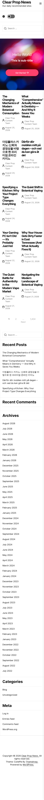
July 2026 (7, 428)
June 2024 (7, 550)
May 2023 (7, 618)
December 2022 (10, 644)
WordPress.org (9, 729)
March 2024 (8, 565)
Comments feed (10, 724)
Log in (5, 713)
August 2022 (8, 665)
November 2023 (10, 586)
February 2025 (9, 507)
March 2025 (8, 502)
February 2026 (9, 455)
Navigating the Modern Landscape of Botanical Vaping (32, 279)
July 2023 (7, 607)
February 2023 (9, 634)
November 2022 (10, 650)
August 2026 (8, 423)
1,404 (33, 319)
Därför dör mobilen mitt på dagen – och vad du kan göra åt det (31, 148)
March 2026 (8, 450)
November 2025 (10, 471)
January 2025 (9, 513)
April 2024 (7, 560)
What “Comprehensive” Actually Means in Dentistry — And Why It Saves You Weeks (32, 106)
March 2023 (8, 629)
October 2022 (9, 655)
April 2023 (7, 623)
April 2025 (7, 497)
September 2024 (10, 534)
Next (23, 322)
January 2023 (9, 639)
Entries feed (8, 719)
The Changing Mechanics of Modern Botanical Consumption (10, 105)
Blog (4, 689)
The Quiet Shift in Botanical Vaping (32, 188)
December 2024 (10, 518)
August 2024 (8, 539)
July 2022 (7, 671)
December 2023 (10, 581)
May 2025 (7, 492)
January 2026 (9, 460)
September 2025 (10, 481)
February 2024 (9, 571)
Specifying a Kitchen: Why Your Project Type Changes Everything (10, 195)
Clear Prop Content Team (10, 120)
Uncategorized (9, 695)
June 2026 (7, 434)
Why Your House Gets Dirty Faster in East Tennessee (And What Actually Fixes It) (32, 241)
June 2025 (7, 486)
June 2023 (7, 613)
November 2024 (10, 523)
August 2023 (8, 602)
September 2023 (10, 597)
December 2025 (10, 465)
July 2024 (7, 544)
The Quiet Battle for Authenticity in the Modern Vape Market (10, 283)
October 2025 (9, 476)
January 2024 (9, 576)
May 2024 (7, 555)
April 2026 (7, 444)
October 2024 (9, 529)
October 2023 (9, 592)
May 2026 (7, 439)
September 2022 (10, 660)
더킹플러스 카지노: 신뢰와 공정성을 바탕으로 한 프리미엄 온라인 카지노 (10, 150)
